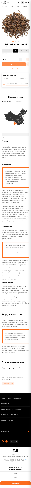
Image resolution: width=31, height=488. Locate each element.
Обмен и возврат (21, 68)
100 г (21, 50)
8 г (4, 50)
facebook (2, 441)
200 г (26, 50)
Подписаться (15, 483)
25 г (10, 50)
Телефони (18, 2)
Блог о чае (14, 441)
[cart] (26, 2)
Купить (12, 64)
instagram (6, 441)
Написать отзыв (8, 383)
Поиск (8, 2)
